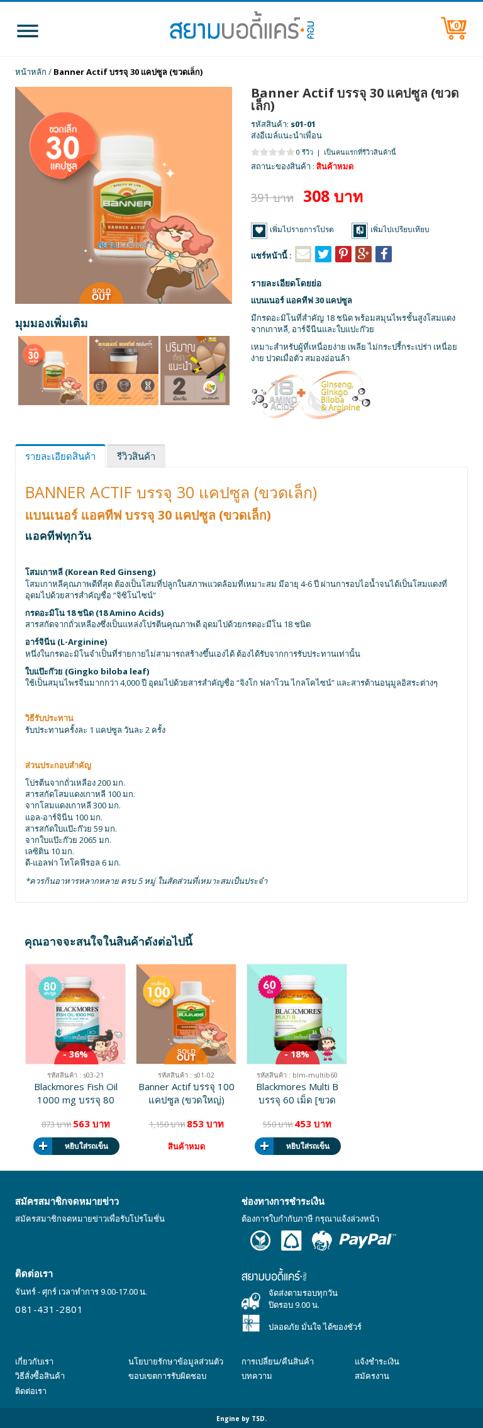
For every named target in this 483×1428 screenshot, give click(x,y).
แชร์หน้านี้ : (271, 255)
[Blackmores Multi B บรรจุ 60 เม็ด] (297, 1014)
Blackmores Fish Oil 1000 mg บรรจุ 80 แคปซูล (76, 1093)
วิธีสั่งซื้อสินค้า (40, 1375)
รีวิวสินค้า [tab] (136, 456)
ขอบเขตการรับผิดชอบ (167, 1375)
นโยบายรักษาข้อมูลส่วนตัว (175, 1361)
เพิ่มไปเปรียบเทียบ (400, 229)
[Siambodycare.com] (241, 29)
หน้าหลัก (31, 71)
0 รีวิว (304, 152)
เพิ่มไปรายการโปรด (302, 229)
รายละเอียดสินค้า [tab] (60, 456)
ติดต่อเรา (31, 1391)
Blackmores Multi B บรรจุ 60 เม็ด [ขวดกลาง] (297, 1093)
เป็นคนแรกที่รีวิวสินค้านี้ (360, 152)
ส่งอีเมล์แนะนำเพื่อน (286, 135)
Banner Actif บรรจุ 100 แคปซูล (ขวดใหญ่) (186, 1093)
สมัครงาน (372, 1375)
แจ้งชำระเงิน (377, 1361)
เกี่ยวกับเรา (34, 1361)
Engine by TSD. (241, 1418)
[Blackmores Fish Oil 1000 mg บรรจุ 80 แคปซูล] (75, 1014)
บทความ (257, 1375)
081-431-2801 (49, 1309)
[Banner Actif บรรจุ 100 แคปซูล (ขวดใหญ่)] (186, 1014)
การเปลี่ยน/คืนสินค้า (278, 1361)
